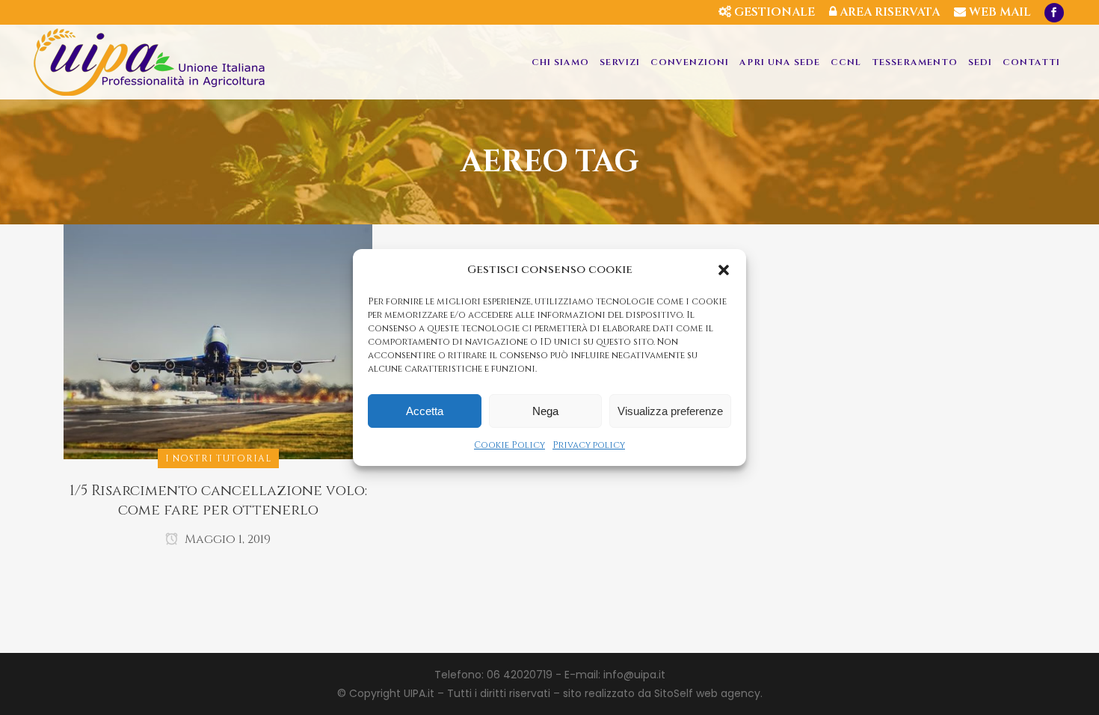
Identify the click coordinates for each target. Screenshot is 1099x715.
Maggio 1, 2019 (226, 539)
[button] (723, 270)
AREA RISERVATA (888, 12)
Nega (545, 411)
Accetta (424, 411)
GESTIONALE (773, 12)
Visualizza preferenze (670, 411)
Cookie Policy (509, 445)
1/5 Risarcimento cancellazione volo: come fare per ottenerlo (218, 500)
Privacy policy (588, 445)
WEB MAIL (998, 12)
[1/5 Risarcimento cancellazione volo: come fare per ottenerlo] (218, 341)
